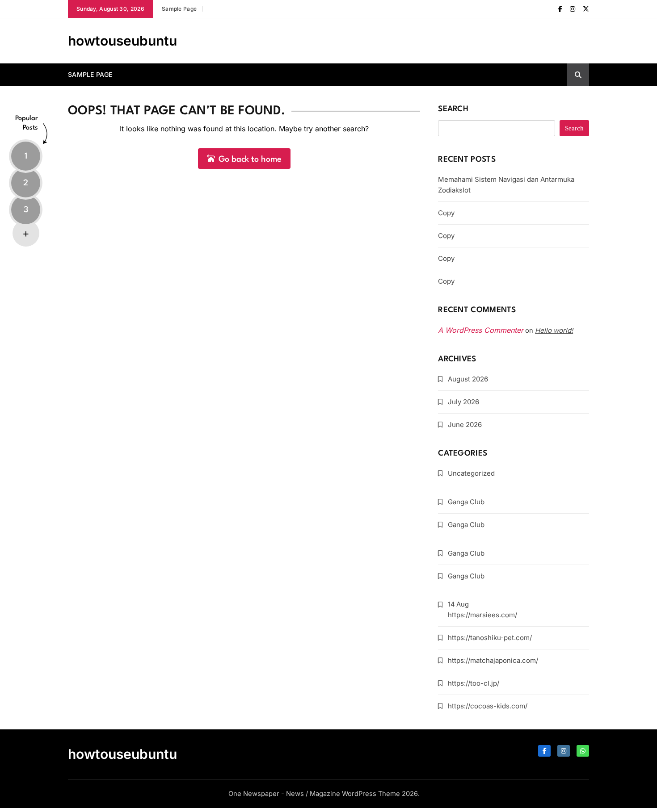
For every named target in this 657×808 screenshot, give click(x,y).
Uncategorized (471, 473)
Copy (446, 213)
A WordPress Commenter (480, 330)
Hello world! (554, 330)
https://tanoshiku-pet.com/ (490, 637)
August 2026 (468, 379)
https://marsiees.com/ (482, 615)
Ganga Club (466, 502)
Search (453, 109)
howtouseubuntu (122, 41)
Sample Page (179, 8)
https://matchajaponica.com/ (493, 660)
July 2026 (463, 402)
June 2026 (465, 424)
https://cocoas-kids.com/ (487, 706)
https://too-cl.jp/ (473, 683)
